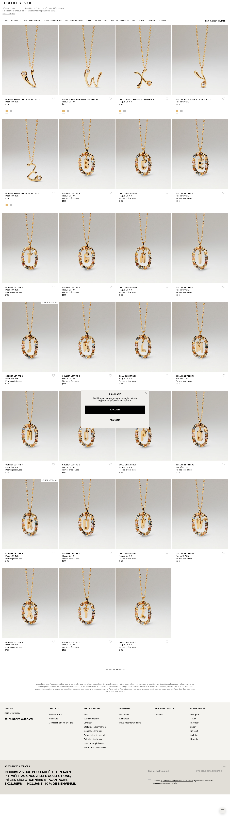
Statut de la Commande (95, 727)
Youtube (193, 736)
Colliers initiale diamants (117, 21)
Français (115, 420)
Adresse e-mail (55, 715)
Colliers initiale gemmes (143, 21)
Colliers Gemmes (32, 21)
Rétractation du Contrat (94, 736)
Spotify (193, 727)
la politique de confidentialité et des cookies (177, 781)
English (115, 410)
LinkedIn (194, 740)
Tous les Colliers (13, 21)
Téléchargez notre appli (17, 719)
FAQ (86, 715)
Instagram (194, 715)
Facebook (194, 723)
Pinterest (194, 731)
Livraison (88, 723)
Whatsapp (53, 719)
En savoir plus (9, 14)
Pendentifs (164, 21)
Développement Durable (130, 723)
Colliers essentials (53, 21)
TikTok (193, 719)
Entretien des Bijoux (93, 740)
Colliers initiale (93, 21)
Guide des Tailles (91, 719)
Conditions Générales (93, 744)
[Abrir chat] (222, 810)
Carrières (159, 715)
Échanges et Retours (93, 731)
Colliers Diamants (74, 21)
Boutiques (124, 715)
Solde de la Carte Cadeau (95, 748)
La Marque (124, 719)
